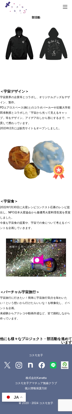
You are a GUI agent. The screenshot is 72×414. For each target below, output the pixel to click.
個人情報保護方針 (36, 388)
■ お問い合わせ (30, 33)
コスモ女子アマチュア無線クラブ (36, 383)
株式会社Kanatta (36, 378)
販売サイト (26, 128)
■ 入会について (30, 6)
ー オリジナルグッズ (34, 19)
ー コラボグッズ (31, 26)
